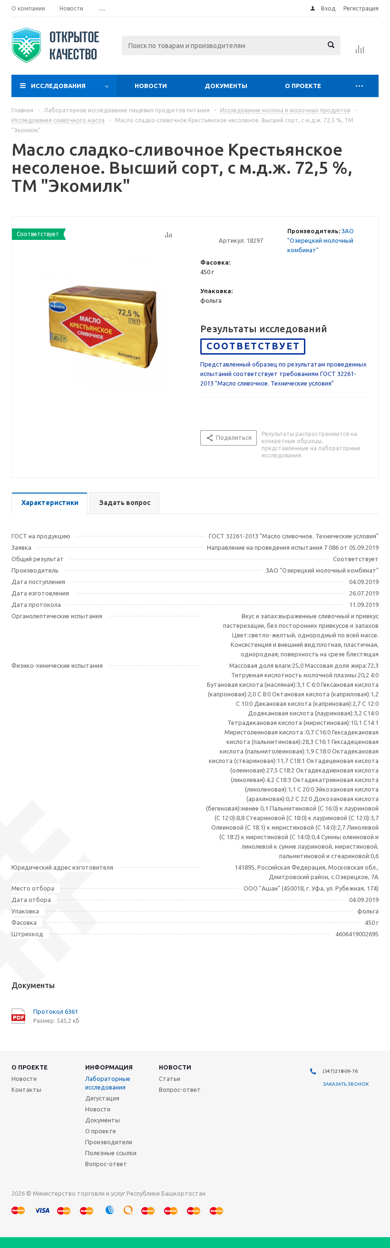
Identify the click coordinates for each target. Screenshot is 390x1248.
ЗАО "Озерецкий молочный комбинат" (320, 240)
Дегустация (102, 1098)
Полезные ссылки (110, 1152)
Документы (226, 85)
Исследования (58, 85)
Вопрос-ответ (106, 1163)
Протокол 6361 (55, 1011)
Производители (108, 1142)
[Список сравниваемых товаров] (360, 52)
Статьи (169, 1078)
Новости (151, 85)
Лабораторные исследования (107, 1082)
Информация (109, 1067)
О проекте (303, 85)
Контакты (26, 1089)
